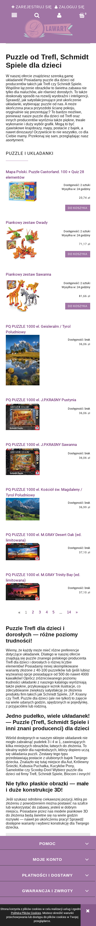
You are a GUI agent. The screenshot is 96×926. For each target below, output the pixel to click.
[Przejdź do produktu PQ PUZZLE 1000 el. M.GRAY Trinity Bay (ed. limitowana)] (23, 591)
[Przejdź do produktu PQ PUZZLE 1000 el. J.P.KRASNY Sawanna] (23, 462)
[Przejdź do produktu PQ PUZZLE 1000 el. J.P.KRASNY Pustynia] (23, 417)
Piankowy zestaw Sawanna (28, 274)
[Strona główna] (48, 28)
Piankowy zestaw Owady (27, 222)
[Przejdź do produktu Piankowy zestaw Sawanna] (23, 295)
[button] (14, 15)
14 (69, 612)
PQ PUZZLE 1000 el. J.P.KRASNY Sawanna (41, 444)
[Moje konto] (59, 15)
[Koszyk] (82, 15)
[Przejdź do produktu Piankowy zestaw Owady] (23, 243)
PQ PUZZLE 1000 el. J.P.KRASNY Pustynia (41, 400)
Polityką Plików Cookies (26, 913)
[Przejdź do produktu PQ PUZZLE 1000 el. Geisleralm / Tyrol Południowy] (23, 360)
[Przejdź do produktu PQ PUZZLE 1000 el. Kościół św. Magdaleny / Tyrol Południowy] (23, 509)
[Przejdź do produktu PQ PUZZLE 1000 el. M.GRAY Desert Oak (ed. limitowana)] (23, 551)
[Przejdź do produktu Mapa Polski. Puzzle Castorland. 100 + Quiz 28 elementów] (23, 191)
